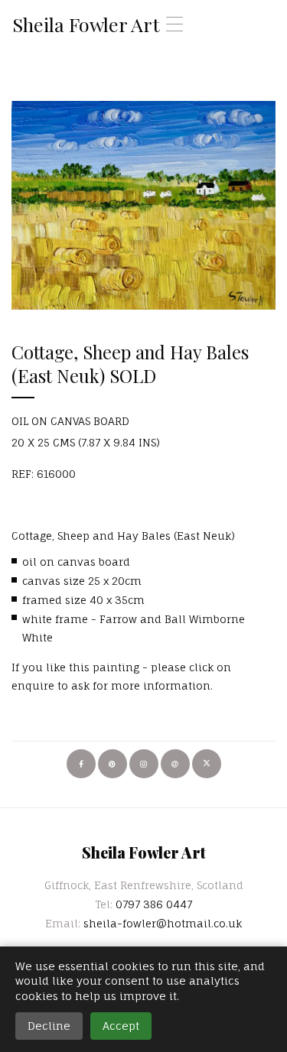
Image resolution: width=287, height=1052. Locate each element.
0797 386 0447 (154, 904)
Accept (121, 1025)
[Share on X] (206, 763)
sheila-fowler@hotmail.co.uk (162, 923)
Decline (49, 1025)
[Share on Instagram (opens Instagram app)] (143, 763)
